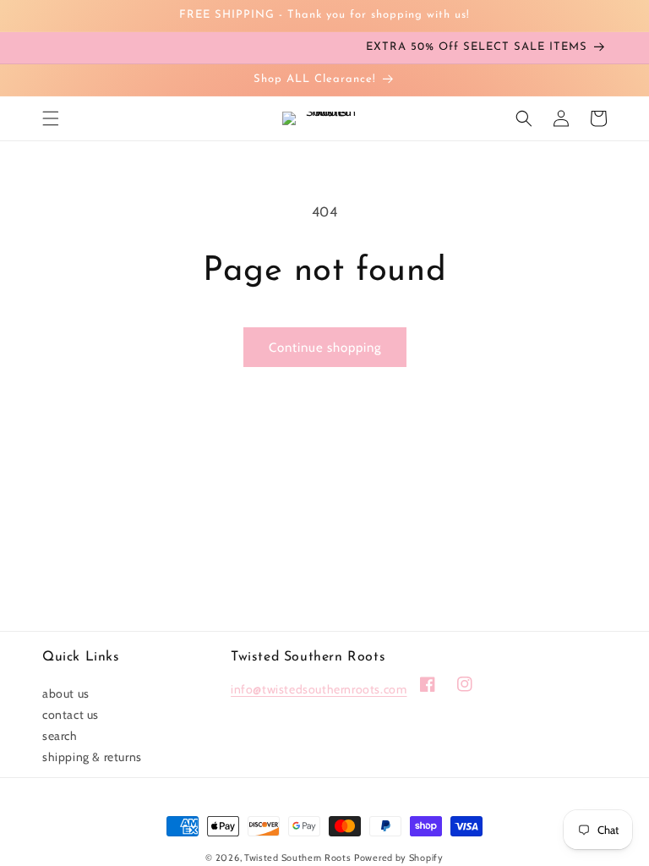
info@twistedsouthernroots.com (318, 689)
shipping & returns (92, 757)
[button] (50, 118)
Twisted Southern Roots (297, 857)
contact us (70, 714)
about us (66, 693)
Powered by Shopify (399, 857)
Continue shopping (325, 347)
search (60, 735)
